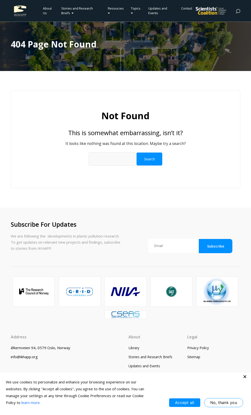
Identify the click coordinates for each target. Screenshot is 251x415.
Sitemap (193, 357)
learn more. (30, 402)
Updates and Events (157, 10)
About (134, 337)
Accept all (184, 402)
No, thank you (223, 402)
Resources (116, 8)
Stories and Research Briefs (77, 10)
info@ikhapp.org (24, 356)
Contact (186, 8)
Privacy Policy (198, 347)
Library (133, 347)
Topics (135, 8)
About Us (47, 10)
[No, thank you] (244, 376)
